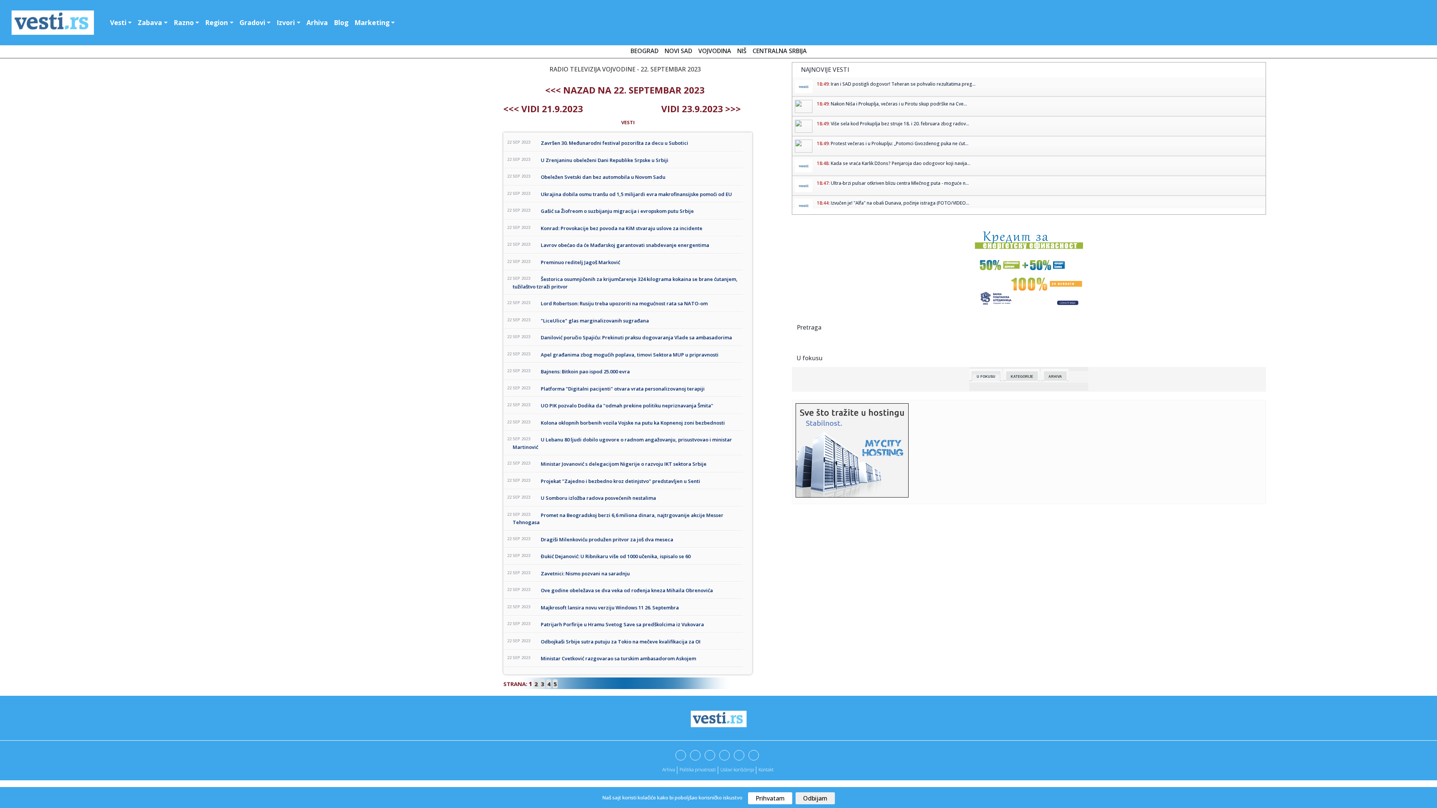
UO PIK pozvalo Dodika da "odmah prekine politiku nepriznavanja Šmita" (627, 405)
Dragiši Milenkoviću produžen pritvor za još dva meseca (607, 539)
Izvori (286, 22)
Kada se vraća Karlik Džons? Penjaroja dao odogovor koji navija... (900, 163)
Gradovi (252, 22)
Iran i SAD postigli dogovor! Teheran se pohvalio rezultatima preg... (903, 84)
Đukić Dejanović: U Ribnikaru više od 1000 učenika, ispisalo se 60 (615, 556)
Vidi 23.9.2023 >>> (701, 108)
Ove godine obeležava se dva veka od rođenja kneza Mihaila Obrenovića (627, 590)
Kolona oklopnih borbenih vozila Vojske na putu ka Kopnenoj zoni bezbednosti (633, 422)
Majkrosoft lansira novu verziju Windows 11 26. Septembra (610, 607)
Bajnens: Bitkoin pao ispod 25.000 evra (585, 371)
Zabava (150, 22)
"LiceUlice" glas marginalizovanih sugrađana (595, 320)
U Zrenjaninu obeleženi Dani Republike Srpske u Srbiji (604, 160)
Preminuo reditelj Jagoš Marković (580, 262)
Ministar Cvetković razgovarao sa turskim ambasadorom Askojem (618, 658)
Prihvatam (770, 798)
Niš (742, 51)
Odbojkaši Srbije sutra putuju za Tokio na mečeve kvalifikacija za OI (621, 641)
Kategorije (1022, 377)
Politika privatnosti (698, 769)
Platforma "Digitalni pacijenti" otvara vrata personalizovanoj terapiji (623, 388)
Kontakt (766, 769)
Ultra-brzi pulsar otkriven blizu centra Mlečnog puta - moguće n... (900, 183)
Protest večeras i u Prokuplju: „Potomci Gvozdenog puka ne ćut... (899, 143)
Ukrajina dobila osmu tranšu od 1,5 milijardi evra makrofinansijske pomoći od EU (636, 194)
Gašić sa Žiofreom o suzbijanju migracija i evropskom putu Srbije (617, 211)
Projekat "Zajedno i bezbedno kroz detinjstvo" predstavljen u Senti (620, 481)
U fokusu (986, 377)
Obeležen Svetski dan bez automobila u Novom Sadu (603, 177)
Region (216, 22)
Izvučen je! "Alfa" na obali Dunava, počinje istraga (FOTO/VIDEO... (900, 203)
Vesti (118, 22)
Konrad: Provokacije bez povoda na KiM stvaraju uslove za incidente (621, 228)
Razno (184, 22)
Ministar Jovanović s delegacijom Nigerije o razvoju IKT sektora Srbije (624, 463)
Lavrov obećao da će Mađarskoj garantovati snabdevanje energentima (625, 245)
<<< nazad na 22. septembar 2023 (625, 90)
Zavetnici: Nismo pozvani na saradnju (585, 573)
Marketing (372, 22)
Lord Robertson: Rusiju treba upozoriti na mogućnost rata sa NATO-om (624, 303)
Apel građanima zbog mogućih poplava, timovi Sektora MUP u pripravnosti (629, 354)
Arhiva (317, 22)
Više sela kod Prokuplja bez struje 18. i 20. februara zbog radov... (900, 123)
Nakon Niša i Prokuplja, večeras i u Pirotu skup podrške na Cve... (899, 104)
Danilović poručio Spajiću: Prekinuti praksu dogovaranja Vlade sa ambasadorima (636, 337)
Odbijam (815, 798)
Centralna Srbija (780, 51)
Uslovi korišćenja (737, 769)
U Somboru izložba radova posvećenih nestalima (598, 498)
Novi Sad (678, 51)
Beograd (645, 51)
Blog (341, 22)
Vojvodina (714, 51)
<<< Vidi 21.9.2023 (543, 108)
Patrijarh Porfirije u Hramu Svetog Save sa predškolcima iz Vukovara (622, 624)
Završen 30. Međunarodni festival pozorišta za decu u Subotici (614, 143)
